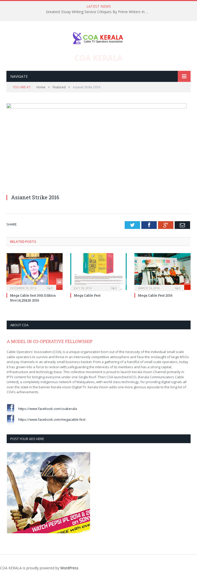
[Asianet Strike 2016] (96, 107)
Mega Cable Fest (87, 295)
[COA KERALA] (98, 37)
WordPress (69, 567)
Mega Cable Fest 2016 (155, 295)
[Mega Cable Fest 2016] (162, 271)
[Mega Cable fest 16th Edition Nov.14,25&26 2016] (34, 271)
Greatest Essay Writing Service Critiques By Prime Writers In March (98, 12)
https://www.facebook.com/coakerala (45, 408)
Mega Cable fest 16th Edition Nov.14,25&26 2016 (33, 297)
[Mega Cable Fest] (98, 271)
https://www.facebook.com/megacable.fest (49, 419)
